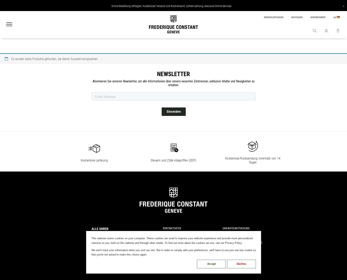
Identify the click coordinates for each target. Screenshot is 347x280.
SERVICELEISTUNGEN (273, 17)
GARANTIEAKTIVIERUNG (236, 228)
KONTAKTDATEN (317, 17)
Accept (211, 263)
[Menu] (9, 24)
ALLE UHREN (100, 229)
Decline (241, 263)
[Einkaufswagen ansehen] (338, 31)
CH (335, 17)
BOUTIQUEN (296, 17)
